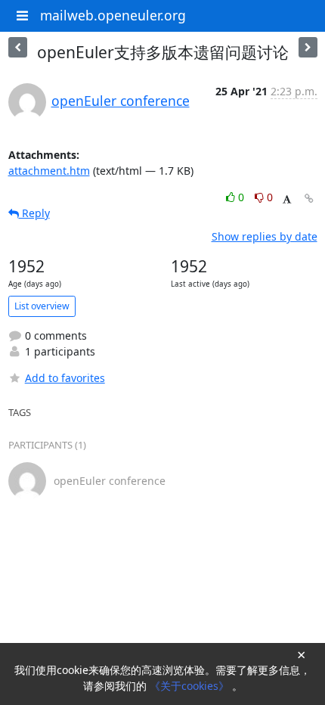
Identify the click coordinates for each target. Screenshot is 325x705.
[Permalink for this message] (309, 198)
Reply (34, 213)
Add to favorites (65, 378)
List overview (42, 306)
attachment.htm (49, 170)
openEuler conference (120, 101)
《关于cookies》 (191, 686)
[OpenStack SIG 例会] (17, 47)
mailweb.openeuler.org (113, 15)
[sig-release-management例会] (308, 47)
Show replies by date (264, 236)
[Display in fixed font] (287, 199)
